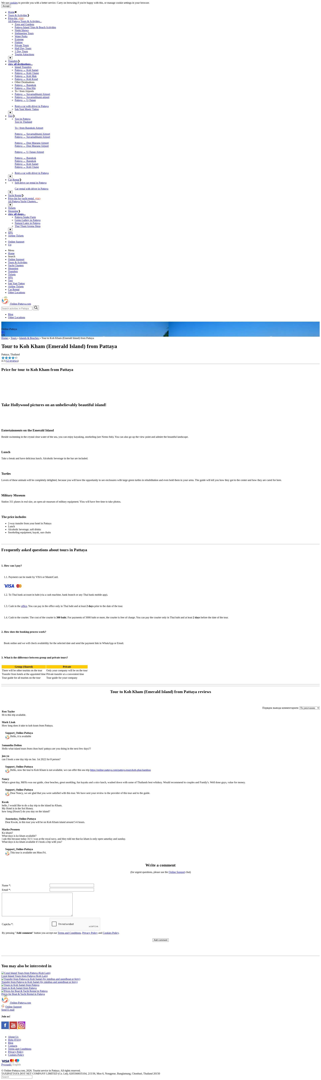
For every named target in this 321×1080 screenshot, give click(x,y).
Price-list (16, 18)
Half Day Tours (23, 48)
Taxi (10, 115)
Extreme (19, 39)
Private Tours (22, 45)
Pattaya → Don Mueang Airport (32, 143)
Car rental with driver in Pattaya (31, 188)
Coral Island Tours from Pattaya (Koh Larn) (24, 976)
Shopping (13, 211)
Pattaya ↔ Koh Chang (27, 73)
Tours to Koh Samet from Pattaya (19, 988)
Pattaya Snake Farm (25, 217)
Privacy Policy (90, 932)
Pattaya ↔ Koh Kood (26, 79)
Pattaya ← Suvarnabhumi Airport (32, 137)
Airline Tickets (16, 235)
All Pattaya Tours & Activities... (25, 21)
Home (11, 12)
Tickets (12, 208)
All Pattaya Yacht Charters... (23, 201)
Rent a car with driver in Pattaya (32, 106)
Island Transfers (23, 67)
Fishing (19, 42)
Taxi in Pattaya (22, 118)
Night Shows (22, 30)
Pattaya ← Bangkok (25, 161)
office (24, 606)
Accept (6, 6)
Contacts (12, 1045)
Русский (6, 1064)
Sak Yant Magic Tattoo (27, 109)
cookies (14, 2)
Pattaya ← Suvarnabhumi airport (32, 97)
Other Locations (16, 292)
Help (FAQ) (14, 1039)
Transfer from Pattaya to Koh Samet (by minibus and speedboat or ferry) (39, 982)
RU (3, 332)
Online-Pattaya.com (20, 303)
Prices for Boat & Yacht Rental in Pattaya (23, 994)
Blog (10, 314)
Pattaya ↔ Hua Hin (25, 88)
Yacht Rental (15, 195)
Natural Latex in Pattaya (27, 223)
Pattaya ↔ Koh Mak (26, 76)
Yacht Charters (16, 265)
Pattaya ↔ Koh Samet (26, 70)
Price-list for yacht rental (24, 198)
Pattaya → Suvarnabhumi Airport (32, 94)
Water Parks (21, 36)
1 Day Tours (21, 51)
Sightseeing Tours (24, 33)
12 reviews (12, 360)
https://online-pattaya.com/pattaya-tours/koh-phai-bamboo (120, 770)
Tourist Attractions (24, 54)
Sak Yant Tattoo (16, 283)
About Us (13, 1036)
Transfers (13, 61)
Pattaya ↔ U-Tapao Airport (29, 152)
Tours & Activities (17, 15)
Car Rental (13, 179)
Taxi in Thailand (23, 121)
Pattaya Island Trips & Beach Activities (35, 27)
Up (9, 244)
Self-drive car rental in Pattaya (30, 182)
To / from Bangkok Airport (29, 127)
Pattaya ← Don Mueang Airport (32, 146)
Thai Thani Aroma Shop (27, 226)
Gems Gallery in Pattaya (27, 220)
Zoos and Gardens (24, 24)
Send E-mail (7, 1009)
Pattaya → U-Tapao (25, 100)
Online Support (16, 241)
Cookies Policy (111, 932)
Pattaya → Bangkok (25, 85)
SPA (10, 232)
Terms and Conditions (69, 932)
